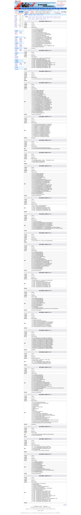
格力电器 (16, 20)
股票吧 (51, 8)
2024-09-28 (48, 16)
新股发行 (20, 49)
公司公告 (16, 63)
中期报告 (16, 64)
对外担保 (41, 14)
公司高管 (20, 40)
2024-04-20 (55, 16)
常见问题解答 (32, 507)
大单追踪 (16, 45)
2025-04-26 (40, 16)
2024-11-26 (44, 16)
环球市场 (45, 8)
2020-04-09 (40, 19)
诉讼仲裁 (38, 14)
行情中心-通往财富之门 (59, 6)
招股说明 (20, 50)
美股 (57, 8)
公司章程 (16, 41)
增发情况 (16, 50)
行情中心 (60, 8)
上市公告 (16, 51)
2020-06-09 (37, 19)
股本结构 (20, 38)
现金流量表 (16, 57)
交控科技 (26, 12)
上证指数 (16, 10)
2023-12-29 (59, 16)
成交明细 (20, 45)
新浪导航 (64, 1)
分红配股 (16, 49)
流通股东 (20, 39)
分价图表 (16, 46)
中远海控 (16, 19)
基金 (24, 8)
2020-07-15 (33, 19)
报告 (42, 8)
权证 (39, 8)
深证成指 (29, 10)
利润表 (16, 55)
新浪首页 (61, 1)
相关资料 (20, 41)
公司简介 (16, 38)
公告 (29, 8)
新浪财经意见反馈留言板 (47, 507)
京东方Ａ (16, 16)
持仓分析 (20, 46)
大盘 (32, 8)
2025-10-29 (33, 16)
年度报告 (20, 63)
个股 (34, 8)
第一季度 (20, 64)
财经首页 (58, 1)
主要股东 (16, 39)
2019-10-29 (44, 19)
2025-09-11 (37, 16)
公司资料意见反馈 (58, 13)
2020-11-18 (29, 19)
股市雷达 (16, 34)
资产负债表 (16, 56)
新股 (37, 8)
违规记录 (34, 14)
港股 (54, 8)
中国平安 (16, 24)
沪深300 (41, 10)
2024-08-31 (51, 16)
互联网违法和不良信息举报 (38, 507)
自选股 (64, 8)
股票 (21, 8)
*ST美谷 (16, 23)
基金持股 (16, 40)
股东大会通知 (30, 14)
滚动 (26, 8)
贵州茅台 (16, 25)
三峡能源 (16, 15)
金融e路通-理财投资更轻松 (60, 5)
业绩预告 (16, 54)
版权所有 (42, 510)
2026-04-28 (29, 16)
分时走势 (16, 44)
